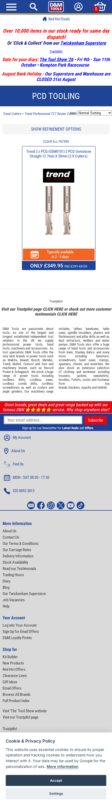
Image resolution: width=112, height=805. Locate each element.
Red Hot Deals (59, 19)
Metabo (47, 360)
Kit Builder (10, 657)
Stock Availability (15, 562)
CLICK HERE (53, 309)
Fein (44, 364)
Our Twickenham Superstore (24, 593)
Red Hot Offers (14, 669)
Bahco (90, 352)
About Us (18, 450)
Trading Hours (13, 575)
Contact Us (11, 537)
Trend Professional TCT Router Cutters (50, 114)
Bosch (35, 360)
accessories (39, 348)
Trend (6, 364)
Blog (6, 587)
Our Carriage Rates (17, 549)
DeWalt (102, 387)
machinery (18, 348)
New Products (13, 663)
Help (6, 606)
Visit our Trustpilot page (20, 717)
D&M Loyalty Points (17, 637)
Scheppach (22, 372)
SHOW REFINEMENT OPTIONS (56, 129)
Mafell (17, 364)
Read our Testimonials (19, 568)
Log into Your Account (19, 625)
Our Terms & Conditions (21, 543)
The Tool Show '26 (56, 59)
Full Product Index (16, 700)
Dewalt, (24, 360)
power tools (32, 344)
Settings (56, 793)
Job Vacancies (14, 600)
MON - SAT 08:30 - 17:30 (31, 477)
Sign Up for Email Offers (21, 631)
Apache (86, 387)
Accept (56, 780)
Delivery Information (18, 556)
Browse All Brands (16, 694)
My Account (22, 437)
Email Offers (12, 688)
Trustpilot (56, 51)
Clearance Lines (15, 675)
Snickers (74, 387)
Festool (28, 364)
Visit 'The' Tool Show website (25, 711)
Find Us (18, 464)
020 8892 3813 (23, 490)
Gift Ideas (10, 682)
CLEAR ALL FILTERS (56, 141)
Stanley (79, 352)
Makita (12, 360)
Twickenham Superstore (83, 43)
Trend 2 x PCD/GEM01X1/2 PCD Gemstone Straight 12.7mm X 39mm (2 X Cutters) (58, 154)
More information (62, 766)
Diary (6, 581)
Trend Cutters (12, 114)
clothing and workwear (80, 372)
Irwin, (69, 352)
